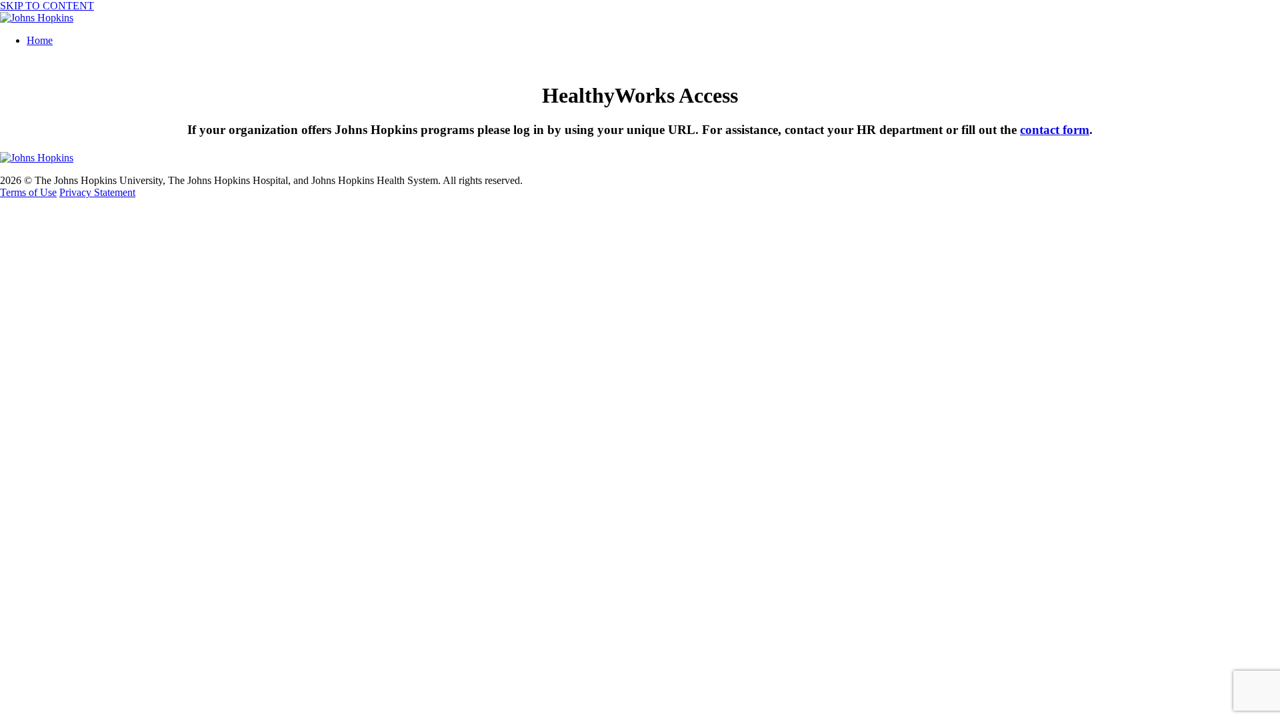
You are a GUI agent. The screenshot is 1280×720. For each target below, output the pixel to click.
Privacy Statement (97, 192)
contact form (1054, 130)
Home (40, 40)
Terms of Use (28, 192)
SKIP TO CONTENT (47, 5)
